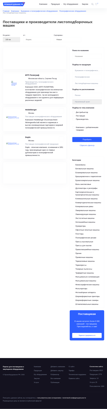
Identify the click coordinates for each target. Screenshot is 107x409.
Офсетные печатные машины (87, 230)
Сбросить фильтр (87, 145)
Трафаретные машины (84, 273)
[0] (96, 4)
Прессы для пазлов (83, 246)
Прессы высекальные (84, 242)
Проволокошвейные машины (87, 250)
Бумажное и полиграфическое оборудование (39, 11)
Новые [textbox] (59, 40)
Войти (102, 4)
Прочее (78, 253)
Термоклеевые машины (85, 261)
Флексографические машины (87, 285)
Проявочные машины (84, 257)
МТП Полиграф (32, 75)
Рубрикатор (55, 374)
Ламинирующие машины (85, 214)
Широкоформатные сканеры (86, 300)
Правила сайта (74, 378)
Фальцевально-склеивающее (87, 277)
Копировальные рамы (84, 206)
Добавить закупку (57, 370)
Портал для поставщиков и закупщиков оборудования (13, 368)
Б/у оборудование (71, 4)
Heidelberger (31, 110)
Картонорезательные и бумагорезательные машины (87, 193)
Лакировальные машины (85, 210)
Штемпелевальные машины (86, 304)
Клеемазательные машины (86, 199)
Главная (6, 11)
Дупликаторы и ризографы (86, 188)
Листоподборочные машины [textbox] (86, 83)
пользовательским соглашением (49, 398)
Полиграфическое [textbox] (82, 77)
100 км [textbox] (8, 40)
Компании (43, 4)
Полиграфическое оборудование (72, 11)
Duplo (28, 137)
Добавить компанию (58, 366)
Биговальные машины (84, 169)
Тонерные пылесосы (83, 269)
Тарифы (71, 370)
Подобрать (87, 139)
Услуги (36, 382)
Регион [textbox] (77, 95)
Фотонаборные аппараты (85, 292)
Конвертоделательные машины (88, 203)
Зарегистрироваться (87, 335)
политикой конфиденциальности (74, 398)
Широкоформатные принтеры (87, 296)
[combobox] (11, 39)
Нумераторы (80, 226)
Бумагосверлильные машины (87, 180)
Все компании (56, 378)
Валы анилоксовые (83, 184)
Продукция (55, 4)
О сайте (71, 366)
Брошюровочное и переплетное (88, 176)
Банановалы (80, 165)
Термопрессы (80, 265)
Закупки (85, 4)
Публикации (55, 382)
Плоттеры (79, 234)
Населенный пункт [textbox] (82, 102)
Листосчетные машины (84, 218)
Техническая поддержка (77, 374)
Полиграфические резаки (85, 238)
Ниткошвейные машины (85, 222)
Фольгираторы (81, 289)
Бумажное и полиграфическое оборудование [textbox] (88, 70)
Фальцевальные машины (85, 281)
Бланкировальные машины (86, 173)
